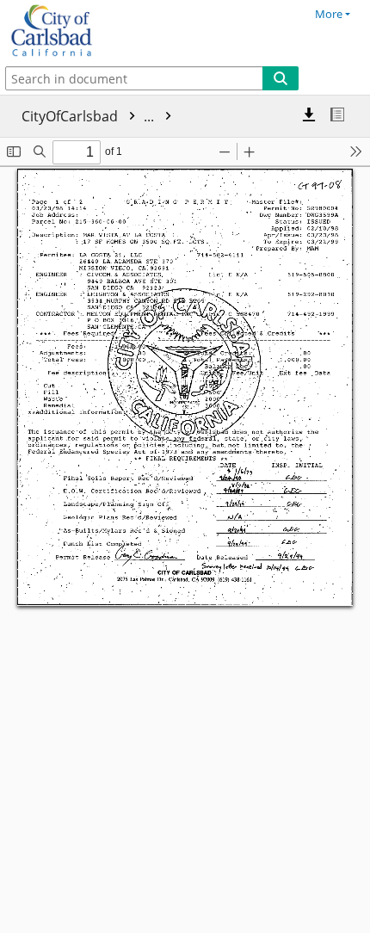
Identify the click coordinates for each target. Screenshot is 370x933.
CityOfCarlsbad (89, 116)
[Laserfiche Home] (73, 31)
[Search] (280, 78)
